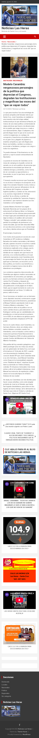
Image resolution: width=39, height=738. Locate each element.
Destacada (7, 80)
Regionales (5, 693)
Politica (4, 690)
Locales (4, 685)
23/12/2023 (7, 109)
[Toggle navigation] (4, 36)
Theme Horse (22, 732)
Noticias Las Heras (15, 28)
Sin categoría (6, 696)
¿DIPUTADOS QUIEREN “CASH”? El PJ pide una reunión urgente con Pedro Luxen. (20, 425)
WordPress (26, 734)
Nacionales (17, 80)
